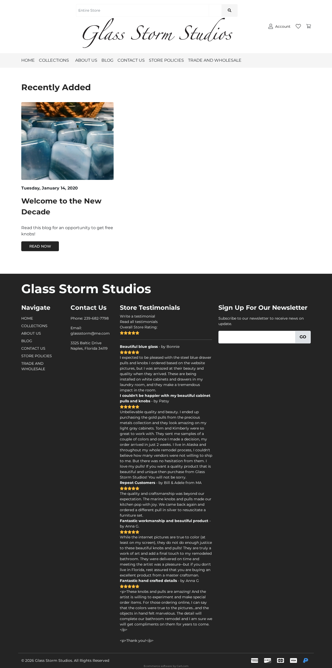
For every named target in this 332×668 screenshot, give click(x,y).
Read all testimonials (139, 321)
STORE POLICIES (166, 60)
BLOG (107, 60)
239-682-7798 (96, 318)
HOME (28, 60)
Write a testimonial (137, 316)
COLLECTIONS (54, 60)
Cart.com (183, 666)
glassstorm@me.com (90, 333)
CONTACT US (131, 60)
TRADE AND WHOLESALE (214, 60)
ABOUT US (86, 60)
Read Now (40, 246)
